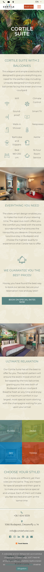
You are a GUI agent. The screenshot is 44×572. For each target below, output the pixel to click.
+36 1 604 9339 (22, 515)
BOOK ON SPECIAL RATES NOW (22, 301)
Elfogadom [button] (22, 569)
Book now (28, 7)
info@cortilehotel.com (22, 531)
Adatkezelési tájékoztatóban (19, 564)
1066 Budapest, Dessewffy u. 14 (22, 524)
